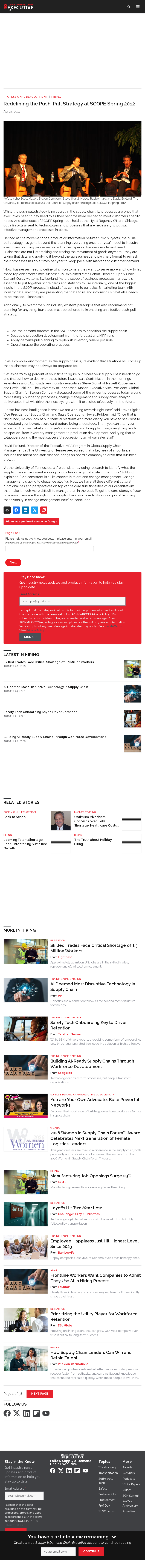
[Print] (7, 510)
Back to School (15, 817)
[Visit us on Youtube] (46, 1413)
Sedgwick (65, 1073)
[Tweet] (34, 510)
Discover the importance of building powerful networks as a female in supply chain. (95, 1113)
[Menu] (137, 6)
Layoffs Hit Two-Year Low (76, 1207)
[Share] (16, 510)
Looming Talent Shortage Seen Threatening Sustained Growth (25, 844)
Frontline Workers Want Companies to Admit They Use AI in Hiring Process (95, 1278)
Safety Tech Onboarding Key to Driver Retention (40, 712)
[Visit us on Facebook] (7, 1413)
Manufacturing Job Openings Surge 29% (90, 1175)
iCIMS (62, 1182)
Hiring (56, 96)
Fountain (64, 1287)
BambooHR (66, 1252)
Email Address (30, 594)
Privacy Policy (35, 630)
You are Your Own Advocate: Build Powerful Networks (94, 1102)
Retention (57, 940)
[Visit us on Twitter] (17, 1413)
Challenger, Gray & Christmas (79, 1214)
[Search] (128, 6)
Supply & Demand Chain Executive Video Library (82, 1094)
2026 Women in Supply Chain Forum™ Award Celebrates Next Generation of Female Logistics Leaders (95, 1138)
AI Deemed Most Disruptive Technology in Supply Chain (46, 687)
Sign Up (30, 637)
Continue (91, 1551)
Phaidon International (73, 1364)
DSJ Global (66, 1325)
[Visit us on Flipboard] (36, 1413)
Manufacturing (85, 812)
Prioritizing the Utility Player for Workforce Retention (94, 1316)
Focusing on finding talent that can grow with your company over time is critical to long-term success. (94, 1333)
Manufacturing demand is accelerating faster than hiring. (87, 1187)
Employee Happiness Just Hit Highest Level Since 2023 (94, 1243)
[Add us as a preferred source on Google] (43, 510)
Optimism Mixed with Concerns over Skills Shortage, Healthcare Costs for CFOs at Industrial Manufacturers (95, 821)
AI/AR (53, 1270)
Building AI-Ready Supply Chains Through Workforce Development (55, 737)
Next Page (39, 1393)
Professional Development (26, 96)
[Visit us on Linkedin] (26, 1413)
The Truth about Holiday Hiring (93, 842)
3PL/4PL (55, 1128)
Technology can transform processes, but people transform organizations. (91, 1080)
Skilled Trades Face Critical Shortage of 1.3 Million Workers (49, 662)
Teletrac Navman (70, 1034)
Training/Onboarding (65, 979)
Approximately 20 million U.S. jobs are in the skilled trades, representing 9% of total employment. (89, 964)
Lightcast (65, 957)
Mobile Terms (113, 626)
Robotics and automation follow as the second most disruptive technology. (92, 1003)
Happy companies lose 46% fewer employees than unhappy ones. (95, 1258)
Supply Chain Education (20, 812)
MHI (60, 995)
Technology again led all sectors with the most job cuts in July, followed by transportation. (92, 1221)
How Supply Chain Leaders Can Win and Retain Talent (91, 1355)
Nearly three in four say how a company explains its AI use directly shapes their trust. (95, 1294)
